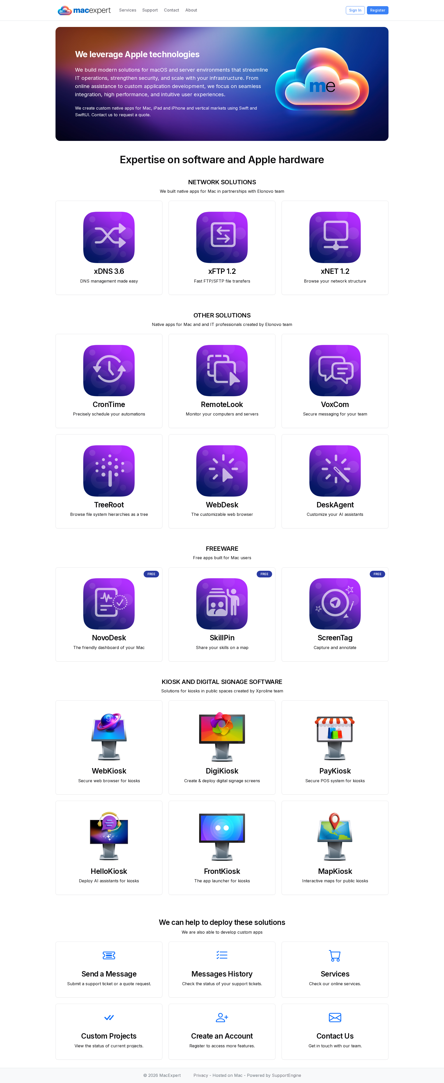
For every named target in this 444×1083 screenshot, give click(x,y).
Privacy (200, 1075)
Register (377, 10)
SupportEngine (286, 1075)
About (191, 10)
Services (127, 10)
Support (150, 10)
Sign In (355, 10)
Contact (171, 10)
